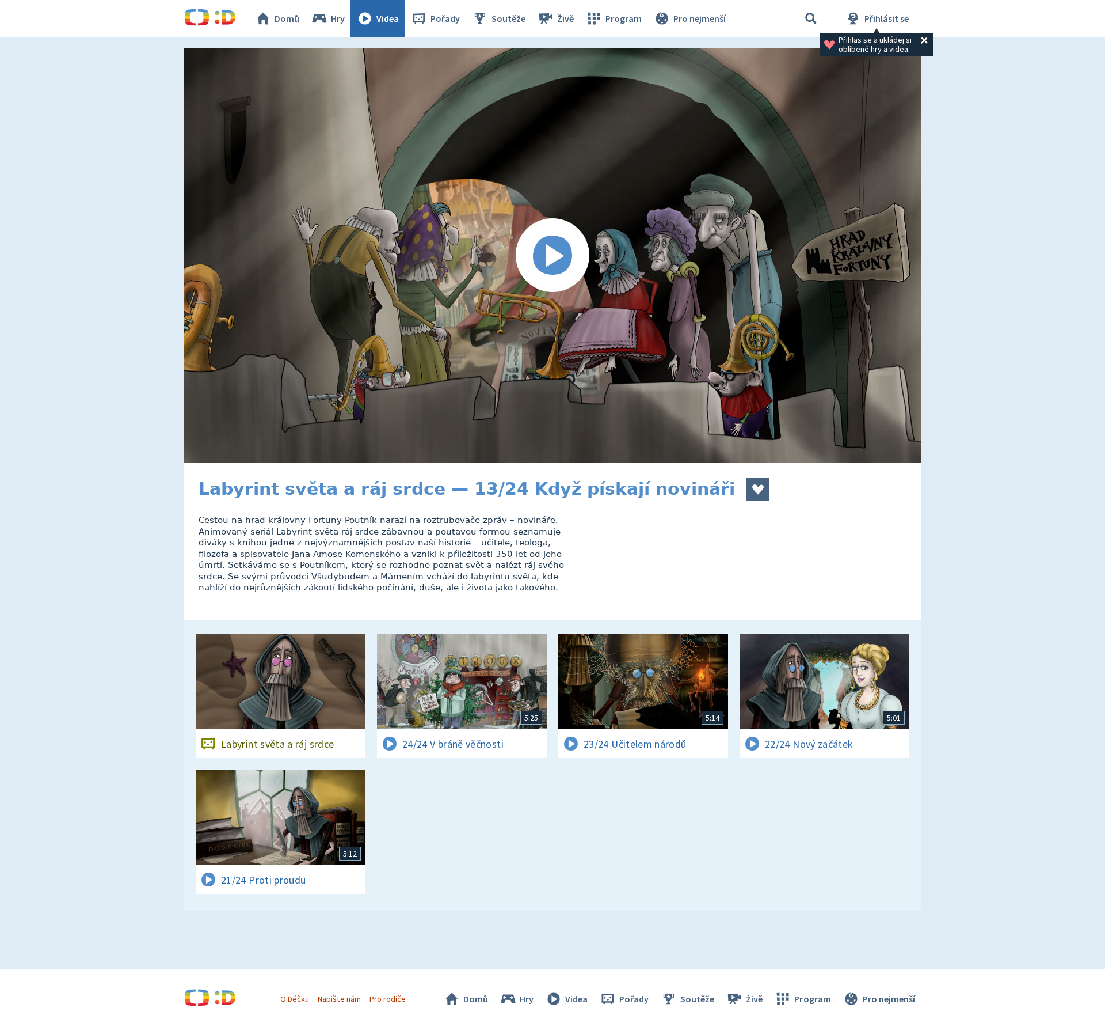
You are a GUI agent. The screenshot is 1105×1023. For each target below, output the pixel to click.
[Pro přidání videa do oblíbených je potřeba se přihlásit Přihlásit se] (757, 489)
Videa (387, 18)
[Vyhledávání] (811, 18)
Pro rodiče (387, 999)
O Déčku (294, 999)
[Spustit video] (552, 255)
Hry (338, 18)
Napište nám (339, 999)
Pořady (445, 18)
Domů (287, 18)
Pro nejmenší (699, 18)
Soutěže (508, 18)
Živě (565, 18)
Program (623, 18)
